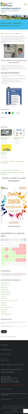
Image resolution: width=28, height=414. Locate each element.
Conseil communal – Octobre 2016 (10, 170)
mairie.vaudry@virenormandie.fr (17, 364)
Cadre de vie (4, 285)
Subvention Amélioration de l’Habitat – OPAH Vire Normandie (12, 173)
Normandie (3, 305)
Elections (3, 298)
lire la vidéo (16, 80)
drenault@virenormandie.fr (6, 399)
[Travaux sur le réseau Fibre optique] (6, 132)
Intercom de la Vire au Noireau (8, 300)
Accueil (6, 411)
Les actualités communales (13, 411)
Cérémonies (3, 289)
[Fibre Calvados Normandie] (6, 148)
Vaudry (2, 311)
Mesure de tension (20, 161)
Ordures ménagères (5, 307)
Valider (3, 331)
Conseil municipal (5, 294)
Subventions (4, 309)
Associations (4, 283)
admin (3, 33)
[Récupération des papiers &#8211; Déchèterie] (18, 132)
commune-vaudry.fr (11, 8)
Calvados (19, 33)
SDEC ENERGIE (4, 163)
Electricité (12, 161)
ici (6, 77)
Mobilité (2, 303)
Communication (4, 291)
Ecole (2, 296)
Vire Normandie (4, 314)
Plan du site (22, 411)
